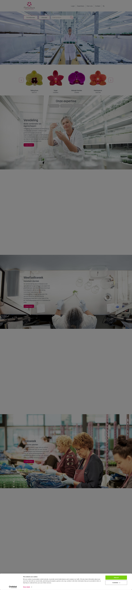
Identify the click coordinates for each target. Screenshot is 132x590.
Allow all (116, 577)
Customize (115, 582)
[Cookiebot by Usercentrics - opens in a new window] (13, 587)
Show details (26, 587)
